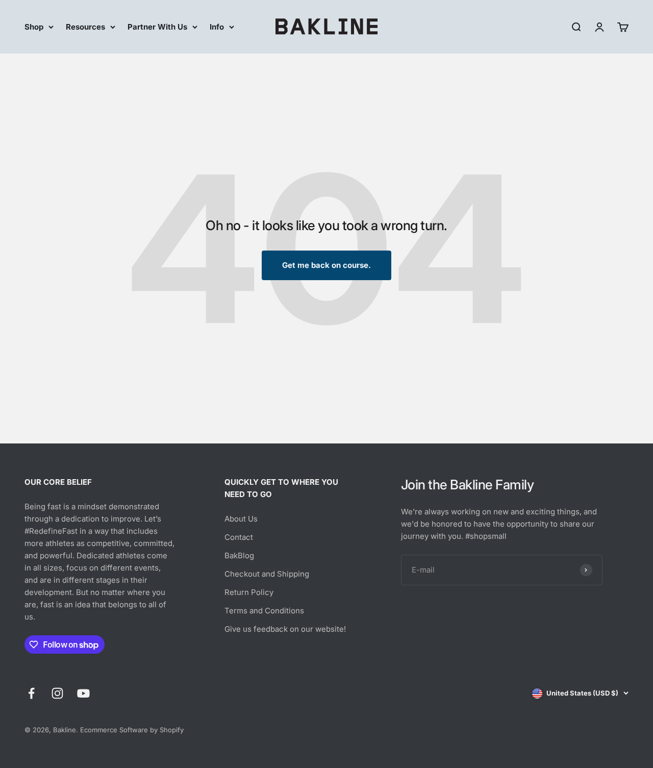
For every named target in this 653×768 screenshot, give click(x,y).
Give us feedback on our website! (285, 629)
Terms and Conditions (264, 610)
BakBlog (239, 555)
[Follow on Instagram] (57, 693)
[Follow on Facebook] (31, 693)
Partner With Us (157, 27)
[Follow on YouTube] (83, 693)
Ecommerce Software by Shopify (132, 730)
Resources (85, 27)
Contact (238, 537)
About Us (241, 519)
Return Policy (248, 592)
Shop (33, 27)
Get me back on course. (326, 265)
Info (217, 27)
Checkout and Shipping (266, 574)
